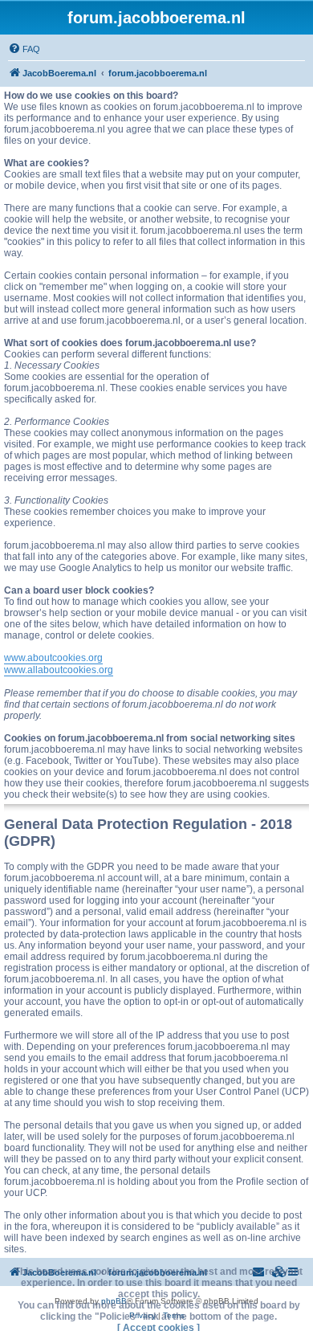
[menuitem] (24, 49)
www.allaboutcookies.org (58, 670)
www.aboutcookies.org (53, 657)
